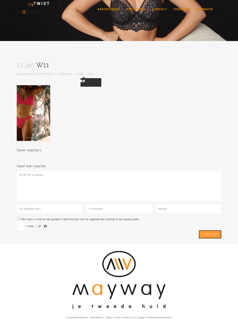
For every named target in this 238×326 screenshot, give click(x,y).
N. (53, 73)
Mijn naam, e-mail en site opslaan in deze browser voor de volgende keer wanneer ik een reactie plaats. (80, 219)
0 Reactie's (65, 73)
